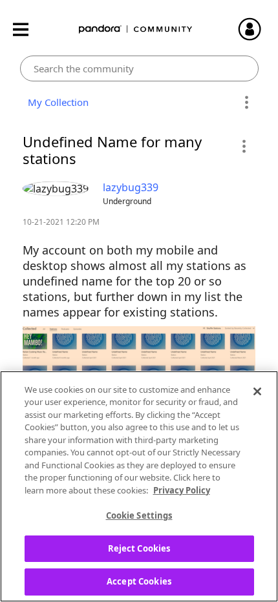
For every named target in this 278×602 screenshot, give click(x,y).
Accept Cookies (139, 581)
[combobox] (139, 68)
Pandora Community (136, 29)
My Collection (55, 102)
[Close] (257, 391)
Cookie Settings (139, 515)
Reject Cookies (139, 548)
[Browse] (27, 29)
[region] (139, 486)
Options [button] (247, 102)
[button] (243, 146)
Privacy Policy (181, 490)
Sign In (255, 29)
